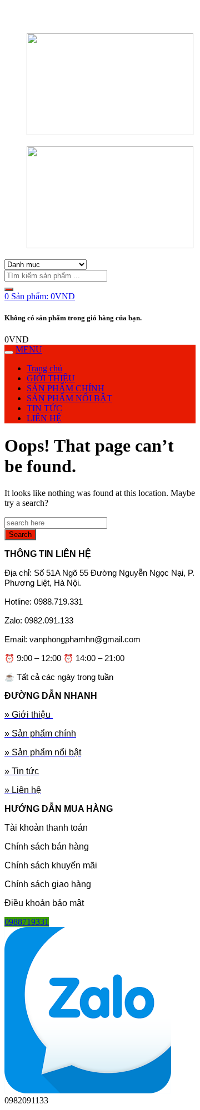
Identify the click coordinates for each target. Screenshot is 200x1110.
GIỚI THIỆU (51, 378)
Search (20, 534)
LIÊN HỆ (44, 418)
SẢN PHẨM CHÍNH (65, 388)
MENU (29, 349)
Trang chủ (44, 368)
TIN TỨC (44, 408)
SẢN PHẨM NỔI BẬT (69, 398)
